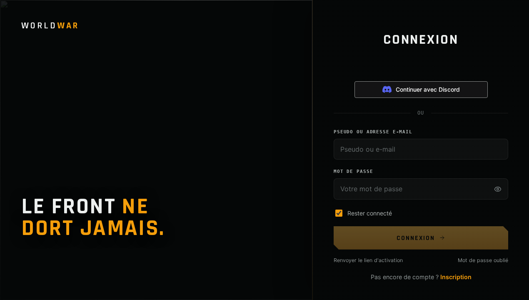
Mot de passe (353, 171)
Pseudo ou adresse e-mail (373, 132)
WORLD (50, 25)
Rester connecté (369, 213)
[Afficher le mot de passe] (498, 189)
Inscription (456, 276)
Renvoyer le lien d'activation (368, 260)
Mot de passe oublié (483, 260)
